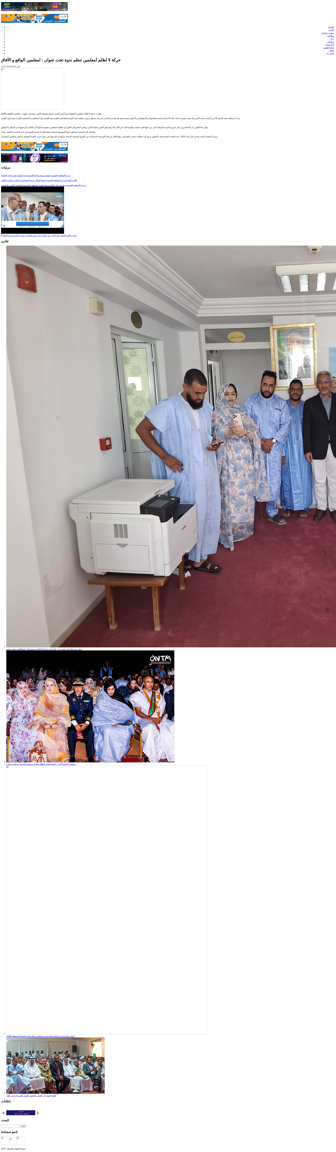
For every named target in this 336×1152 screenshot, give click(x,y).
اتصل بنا (330, 53)
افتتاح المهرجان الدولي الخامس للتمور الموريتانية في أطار (31, 1095)
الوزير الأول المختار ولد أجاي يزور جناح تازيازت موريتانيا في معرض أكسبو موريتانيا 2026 (38, 235)
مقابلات (330, 36)
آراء (332, 39)
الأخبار (331, 30)
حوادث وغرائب (327, 33)
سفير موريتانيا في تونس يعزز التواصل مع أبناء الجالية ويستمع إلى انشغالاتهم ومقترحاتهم (44, 649)
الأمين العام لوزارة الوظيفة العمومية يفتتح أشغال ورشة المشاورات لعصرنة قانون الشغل (39, 180)
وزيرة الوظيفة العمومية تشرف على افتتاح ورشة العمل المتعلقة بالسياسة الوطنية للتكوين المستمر (43, 185)
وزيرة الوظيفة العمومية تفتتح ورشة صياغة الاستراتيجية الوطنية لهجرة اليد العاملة (35, 175)
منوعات (330, 42)
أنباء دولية (330, 44)
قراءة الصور (328, 47)
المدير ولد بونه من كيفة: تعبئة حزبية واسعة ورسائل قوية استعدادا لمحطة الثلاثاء (40, 1036)
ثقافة (331, 50)
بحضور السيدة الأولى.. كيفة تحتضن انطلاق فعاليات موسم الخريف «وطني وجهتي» (41, 764)
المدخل (331, 27)
